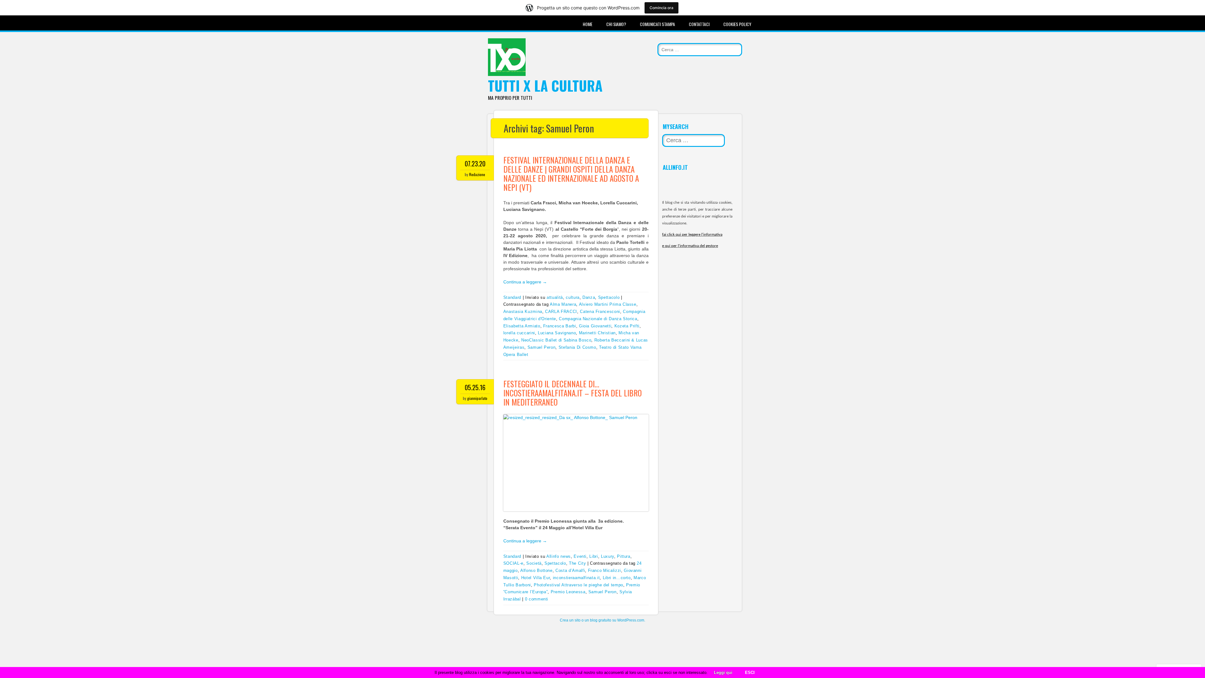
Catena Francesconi (600, 311)
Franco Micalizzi (604, 570)
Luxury (607, 556)
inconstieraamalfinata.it (576, 577)
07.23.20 (475, 163)
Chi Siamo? (616, 24)
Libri (593, 556)
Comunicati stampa (657, 24)
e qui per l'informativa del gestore (690, 246)
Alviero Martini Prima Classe (607, 304)
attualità (555, 297)
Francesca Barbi (559, 326)
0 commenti (537, 599)
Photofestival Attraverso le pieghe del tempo (578, 585)
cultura (573, 297)
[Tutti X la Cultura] (507, 74)
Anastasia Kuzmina (522, 311)
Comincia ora (661, 7)
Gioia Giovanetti (595, 326)
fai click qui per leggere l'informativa (692, 235)
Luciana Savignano (557, 333)
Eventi (580, 556)
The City (577, 563)
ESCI (750, 672)
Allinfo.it (675, 167)
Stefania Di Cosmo (577, 347)
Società (534, 563)
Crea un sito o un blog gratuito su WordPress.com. (602, 620)
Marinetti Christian (597, 333)
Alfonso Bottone (536, 570)
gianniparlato (477, 398)
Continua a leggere (525, 281)
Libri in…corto (617, 577)
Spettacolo (609, 297)
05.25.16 (475, 387)
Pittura (623, 556)
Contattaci (699, 24)
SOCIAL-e (513, 563)
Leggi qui (723, 672)
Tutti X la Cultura (545, 85)
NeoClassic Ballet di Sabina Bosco (556, 340)
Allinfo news (558, 556)
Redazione (477, 174)
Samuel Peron (542, 347)
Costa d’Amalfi (570, 570)
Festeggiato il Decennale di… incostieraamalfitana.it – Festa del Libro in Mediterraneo (572, 393)
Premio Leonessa (568, 591)
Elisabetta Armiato (521, 326)
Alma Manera (563, 304)
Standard (512, 297)
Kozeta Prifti (627, 326)
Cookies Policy (737, 24)
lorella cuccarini (519, 333)
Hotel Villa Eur (535, 577)
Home (587, 24)
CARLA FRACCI (561, 311)
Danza (588, 297)
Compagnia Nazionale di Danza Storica (598, 318)
